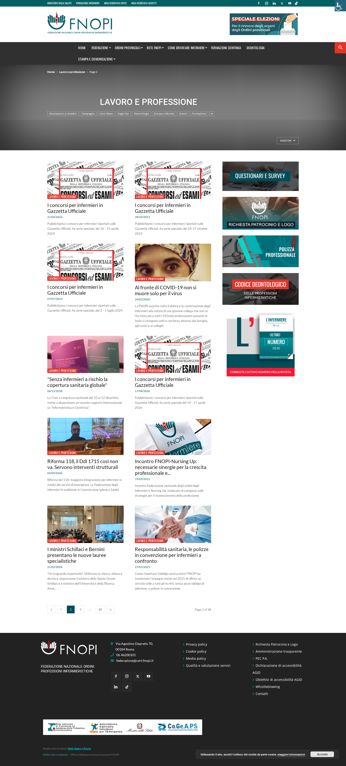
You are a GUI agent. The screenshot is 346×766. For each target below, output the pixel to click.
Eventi (183, 113)
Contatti (262, 693)
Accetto (322, 754)
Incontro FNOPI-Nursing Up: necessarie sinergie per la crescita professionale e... (170, 467)
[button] (340, 48)
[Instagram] (266, 3)
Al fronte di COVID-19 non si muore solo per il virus (165, 290)
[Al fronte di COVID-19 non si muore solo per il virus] (173, 262)
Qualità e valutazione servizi (208, 665)
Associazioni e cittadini (63, 113)
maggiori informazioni (291, 754)
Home (82, 47)
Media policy (196, 658)
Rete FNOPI (154, 47)
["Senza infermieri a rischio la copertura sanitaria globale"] (85, 354)
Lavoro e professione (72, 72)
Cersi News (106, 113)
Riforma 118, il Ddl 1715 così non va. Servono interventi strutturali (82, 464)
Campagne (88, 113)
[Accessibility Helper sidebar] (340, 5)
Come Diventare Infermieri (186, 47)
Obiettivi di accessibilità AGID (279, 679)
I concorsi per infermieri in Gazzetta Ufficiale (75, 208)
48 (100, 609)
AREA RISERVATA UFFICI (115, 3)
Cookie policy (196, 651)
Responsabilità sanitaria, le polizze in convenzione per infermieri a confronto (172, 555)
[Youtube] (289, 3)
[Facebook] (258, 3)
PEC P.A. (262, 658)
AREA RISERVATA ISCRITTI (144, 3)
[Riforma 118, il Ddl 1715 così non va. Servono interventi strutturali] (85, 436)
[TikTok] (296, 3)
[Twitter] (282, 3)
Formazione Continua (226, 47)
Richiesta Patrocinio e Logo (277, 644)
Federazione (100, 47)
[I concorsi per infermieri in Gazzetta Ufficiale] (85, 180)
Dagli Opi (123, 113)
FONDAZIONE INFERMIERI (88, 3)
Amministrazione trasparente (279, 651)
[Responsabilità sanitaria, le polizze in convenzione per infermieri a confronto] (173, 524)
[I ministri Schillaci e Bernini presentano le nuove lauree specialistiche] (85, 524)
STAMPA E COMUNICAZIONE (95, 58)
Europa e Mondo (164, 113)
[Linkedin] (274, 3)
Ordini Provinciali (127, 47)
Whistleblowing (268, 686)
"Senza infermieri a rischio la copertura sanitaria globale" (77, 382)
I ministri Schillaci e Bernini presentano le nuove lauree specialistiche (76, 555)
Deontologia (256, 47)
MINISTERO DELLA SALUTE (59, 3)
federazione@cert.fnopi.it (134, 661)
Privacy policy (196, 644)
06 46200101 (126, 655)
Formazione (199, 113)
